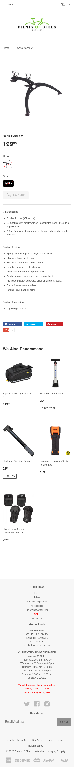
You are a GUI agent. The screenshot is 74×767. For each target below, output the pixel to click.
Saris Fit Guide (59, 223)
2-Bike (8, 182)
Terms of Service (55, 740)
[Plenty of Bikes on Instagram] (47, 705)
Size (5, 176)
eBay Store (37, 740)
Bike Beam (14, 231)
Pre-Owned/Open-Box (37, 610)
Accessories (37, 606)
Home (6, 48)
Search (10, 740)
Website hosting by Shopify (50, 751)
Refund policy (35, 745)
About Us (37, 618)
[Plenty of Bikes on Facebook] (37, 705)
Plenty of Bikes (23, 751)
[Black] (7, 164)
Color (6, 156)
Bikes (37, 597)
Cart (68, 4)
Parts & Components (37, 601)
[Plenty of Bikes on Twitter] (27, 705)
